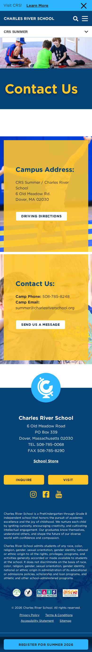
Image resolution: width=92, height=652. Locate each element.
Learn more (37, 5)
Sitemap (65, 620)
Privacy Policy (29, 615)
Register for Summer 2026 (46, 645)
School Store (46, 461)
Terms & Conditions (59, 615)
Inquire (24, 480)
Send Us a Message (40, 324)
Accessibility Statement (37, 620)
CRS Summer (16, 32)
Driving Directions (41, 216)
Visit (68, 480)
